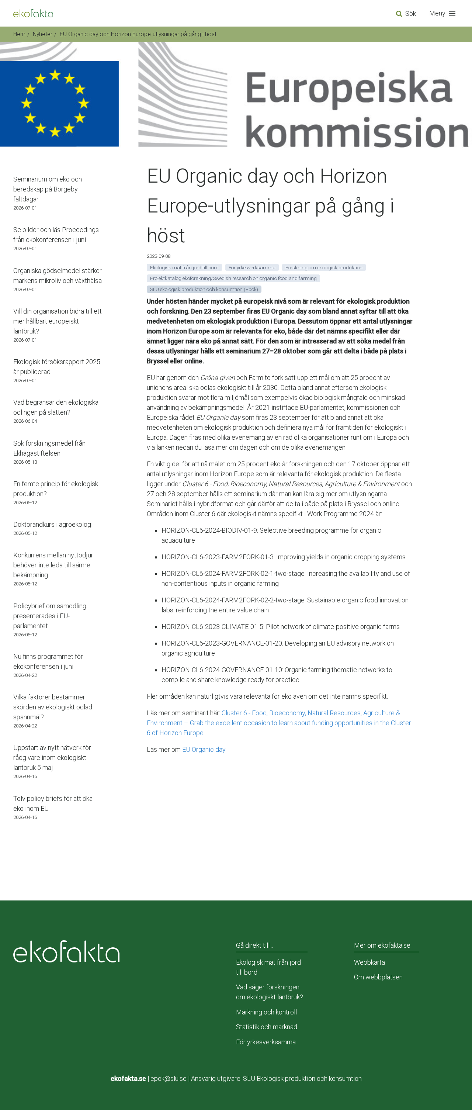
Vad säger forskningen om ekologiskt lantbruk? (269, 992)
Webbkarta (369, 962)
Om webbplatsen (378, 977)
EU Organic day (204, 749)
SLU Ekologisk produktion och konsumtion (302, 1078)
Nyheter (42, 34)
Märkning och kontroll (266, 1012)
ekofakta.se (128, 1078)
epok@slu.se (168, 1078)
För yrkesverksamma (266, 1042)
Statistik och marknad (266, 1027)
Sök (410, 13)
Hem (19, 34)
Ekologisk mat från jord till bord (268, 967)
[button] (444, 13)
